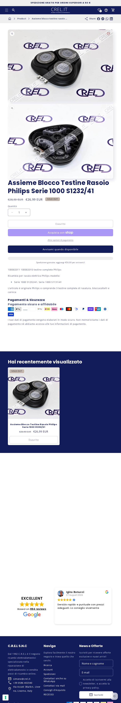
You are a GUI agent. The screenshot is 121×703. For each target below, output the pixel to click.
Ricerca (48, 665)
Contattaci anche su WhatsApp (55, 680)
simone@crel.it (21, 678)
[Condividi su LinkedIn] (111, 18)
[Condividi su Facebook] (98, 18)
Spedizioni (50, 673)
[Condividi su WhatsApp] (107, 18)
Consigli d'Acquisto (54, 690)
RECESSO (49, 694)
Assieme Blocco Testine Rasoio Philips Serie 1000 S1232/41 (33, 426)
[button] (6, 10)
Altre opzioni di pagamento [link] (60, 240)
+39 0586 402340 (22, 682)
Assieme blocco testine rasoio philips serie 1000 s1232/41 (63, 18)
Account (48, 669)
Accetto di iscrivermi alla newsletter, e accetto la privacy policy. (97, 683)
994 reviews (38, 609)
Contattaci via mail (54, 685)
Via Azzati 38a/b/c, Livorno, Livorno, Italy (26, 688)
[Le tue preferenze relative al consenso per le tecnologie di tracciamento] (6, 697)
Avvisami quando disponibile (60, 249)
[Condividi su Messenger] (103, 18)
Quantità (12, 206)
